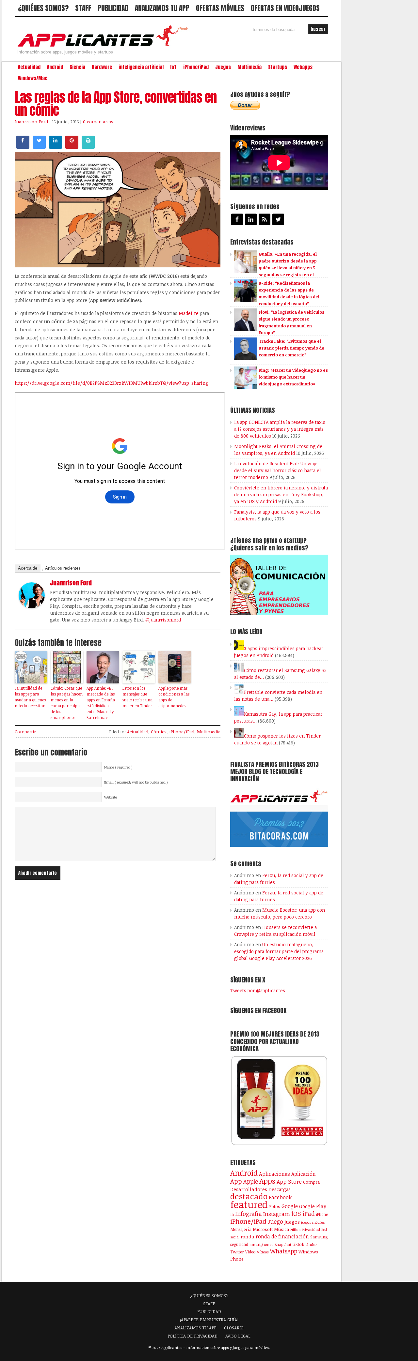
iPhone (322, 1214)
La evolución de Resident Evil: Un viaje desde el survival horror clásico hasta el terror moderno (277, 470)
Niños (295, 1229)
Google (289, 1206)
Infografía (248, 1214)
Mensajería (240, 1229)
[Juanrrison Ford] (32, 606)
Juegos (223, 67)
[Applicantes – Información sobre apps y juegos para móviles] (104, 46)
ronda (247, 1236)
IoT (173, 67)
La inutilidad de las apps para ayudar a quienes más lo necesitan (30, 696)
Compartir (25, 732)
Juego (275, 1221)
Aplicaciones (274, 1173)
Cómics (159, 732)
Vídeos (263, 1251)
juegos (292, 1222)
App (236, 1181)
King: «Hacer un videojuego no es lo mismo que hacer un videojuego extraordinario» (293, 377)
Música (281, 1229)
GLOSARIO (234, 1328)
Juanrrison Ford (31, 122)
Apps (267, 1181)
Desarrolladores (248, 1189)
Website (110, 797)
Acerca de (27, 568)
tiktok (298, 1244)
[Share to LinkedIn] (55, 146)
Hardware (102, 67)
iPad (308, 1213)
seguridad (239, 1244)
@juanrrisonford (163, 620)
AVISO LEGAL (237, 1336)
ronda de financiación (282, 1236)
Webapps (303, 67)
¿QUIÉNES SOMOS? (43, 8)
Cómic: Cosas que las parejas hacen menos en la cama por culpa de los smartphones (67, 702)
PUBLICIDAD (113, 8)
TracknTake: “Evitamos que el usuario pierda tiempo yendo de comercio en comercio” (291, 348)
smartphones (261, 1244)
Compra (311, 1182)
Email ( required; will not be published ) (136, 782)
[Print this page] (88, 146)
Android (55, 67)
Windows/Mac (32, 78)
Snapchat (283, 1244)
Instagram (276, 1214)
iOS (296, 1213)
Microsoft (263, 1229)
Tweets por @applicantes (257, 990)
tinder (311, 1244)
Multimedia (249, 67)
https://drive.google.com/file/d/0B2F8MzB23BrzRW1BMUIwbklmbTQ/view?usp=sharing (111, 383)
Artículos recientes (63, 568)
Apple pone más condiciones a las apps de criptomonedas (173, 696)
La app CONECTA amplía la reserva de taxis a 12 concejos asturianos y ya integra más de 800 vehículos (279, 429)
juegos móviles (313, 1222)
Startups (277, 67)
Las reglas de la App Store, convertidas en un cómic (116, 103)
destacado (248, 1196)
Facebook (280, 1197)
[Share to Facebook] (22, 146)
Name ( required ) (118, 767)
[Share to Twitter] (39, 146)
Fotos (274, 1206)
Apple (250, 1181)
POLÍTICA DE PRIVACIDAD (192, 1336)
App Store (289, 1181)
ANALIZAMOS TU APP (162, 8)
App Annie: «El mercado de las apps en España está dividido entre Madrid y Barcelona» (101, 702)
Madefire (189, 313)
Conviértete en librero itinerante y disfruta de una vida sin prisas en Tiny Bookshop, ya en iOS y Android (281, 494)
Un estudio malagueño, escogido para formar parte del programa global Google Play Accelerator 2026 (279, 951)
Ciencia (77, 67)
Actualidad (29, 67)
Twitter (237, 1252)
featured (249, 1204)
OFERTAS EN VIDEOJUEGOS (285, 8)
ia (232, 1214)
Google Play (312, 1206)
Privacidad (311, 1229)
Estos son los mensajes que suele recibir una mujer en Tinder (137, 696)
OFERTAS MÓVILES (220, 8)
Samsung (319, 1237)
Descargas (279, 1189)
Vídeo (250, 1252)
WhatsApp (283, 1251)
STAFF (83, 8)
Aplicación (303, 1173)
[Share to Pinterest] (71, 146)
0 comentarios (98, 122)
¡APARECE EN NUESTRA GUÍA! (209, 1320)
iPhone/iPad (196, 67)
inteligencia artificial (141, 67)
